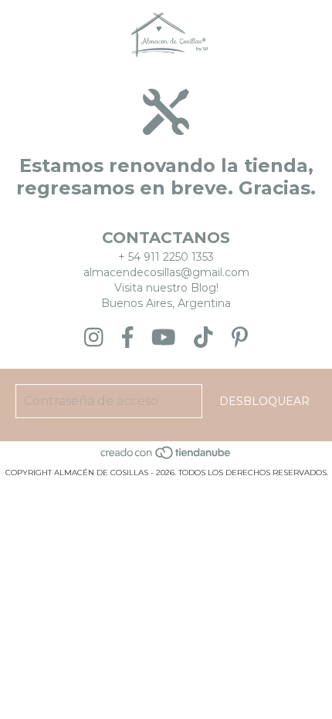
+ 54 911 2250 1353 (166, 257)
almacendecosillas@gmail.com (166, 272)
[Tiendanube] (166, 457)
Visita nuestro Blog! (166, 288)
